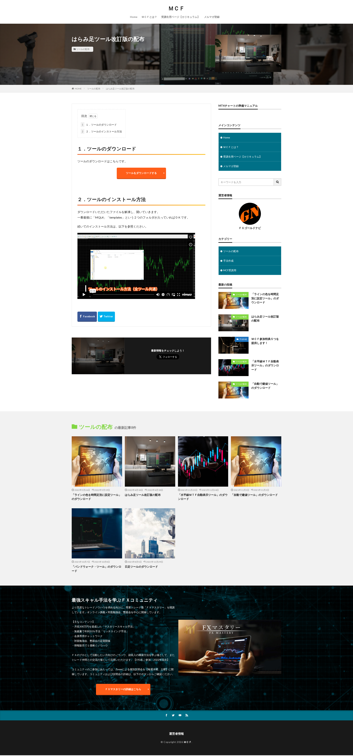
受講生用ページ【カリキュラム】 (180, 16)
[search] (277, 182)
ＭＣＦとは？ (149, 16)
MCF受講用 (229, 270)
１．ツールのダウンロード (99, 124)
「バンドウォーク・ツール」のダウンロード (96, 568)
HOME (78, 88)
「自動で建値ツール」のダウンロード (265, 385)
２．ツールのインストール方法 (102, 131)
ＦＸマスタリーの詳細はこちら (123, 689)
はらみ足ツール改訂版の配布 (120, 88)
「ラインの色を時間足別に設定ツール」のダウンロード (265, 298)
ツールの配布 (83, 49)
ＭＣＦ (176, 8)
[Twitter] (106, 317)
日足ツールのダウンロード (141, 566)
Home (133, 16)
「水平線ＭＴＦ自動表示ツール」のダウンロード (265, 365)
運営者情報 (176, 733)
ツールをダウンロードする (141, 172)
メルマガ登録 (212, 16)
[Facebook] (87, 317)
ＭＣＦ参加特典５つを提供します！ (265, 341)
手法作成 (228, 260)
